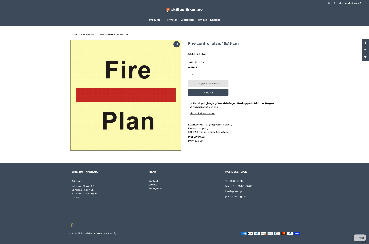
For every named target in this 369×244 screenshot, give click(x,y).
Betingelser (155, 188)
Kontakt (153, 181)
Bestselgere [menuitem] (187, 19)
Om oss (152, 184)
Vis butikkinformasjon (202, 113)
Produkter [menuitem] (155, 19)
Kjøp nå (208, 92)
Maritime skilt (88, 34)
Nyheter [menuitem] (172, 19)
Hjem (74, 34)
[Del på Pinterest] (365, 57)
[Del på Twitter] (365, 49)
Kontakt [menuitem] (215, 19)
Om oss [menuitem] (202, 19)
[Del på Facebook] (365, 42)
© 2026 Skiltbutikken (81, 233)
